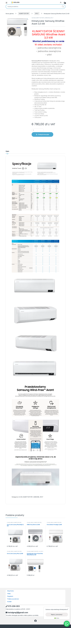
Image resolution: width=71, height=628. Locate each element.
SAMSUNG (47, 17)
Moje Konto (10, 591)
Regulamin (10, 596)
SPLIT (36, 13)
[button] (27, 19)
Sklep (9, 593)
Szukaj (62, 7)
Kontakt (9, 601)
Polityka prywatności (13, 599)
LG (39, 551)
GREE (11, 522)
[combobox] (33, 7)
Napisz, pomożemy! (56, 614)
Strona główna (10, 13)
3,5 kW (33, 17)
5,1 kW (8, 522)
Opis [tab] (7, 151)
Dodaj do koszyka (43, 134)
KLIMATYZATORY (24, 13)
